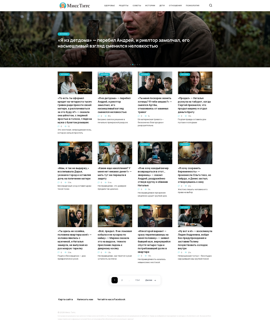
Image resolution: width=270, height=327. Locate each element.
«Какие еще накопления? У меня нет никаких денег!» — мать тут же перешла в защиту (115, 173)
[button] (130, 64)
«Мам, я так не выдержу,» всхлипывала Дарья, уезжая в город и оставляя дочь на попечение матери (74, 173)
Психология (192, 5)
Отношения (175, 5)
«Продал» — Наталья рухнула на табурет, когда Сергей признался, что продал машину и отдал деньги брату (194, 105)
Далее (148, 280)
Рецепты (123, 5)
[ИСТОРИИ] (75, 92)
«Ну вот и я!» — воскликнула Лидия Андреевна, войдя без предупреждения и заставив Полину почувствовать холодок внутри (195, 239)
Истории (150, 5)
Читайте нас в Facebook (111, 299)
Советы (137, 5)
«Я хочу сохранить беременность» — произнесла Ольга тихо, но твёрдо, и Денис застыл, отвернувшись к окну (194, 175)
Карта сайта (65, 299)
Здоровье (109, 5)
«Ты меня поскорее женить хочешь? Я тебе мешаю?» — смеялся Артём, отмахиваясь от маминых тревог (155, 105)
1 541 (137, 280)
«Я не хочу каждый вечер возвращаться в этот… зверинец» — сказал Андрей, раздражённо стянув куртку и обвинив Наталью (153, 176)
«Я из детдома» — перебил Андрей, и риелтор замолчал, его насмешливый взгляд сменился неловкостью (114, 105)
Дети (162, 5)
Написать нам (85, 299)
